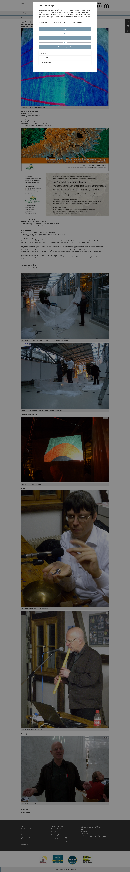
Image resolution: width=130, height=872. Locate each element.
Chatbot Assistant (77, 22)
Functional (44, 22)
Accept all (65, 29)
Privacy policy (65, 68)
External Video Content (59, 22)
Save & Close (65, 38)
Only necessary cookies (65, 47)
